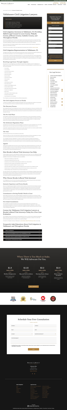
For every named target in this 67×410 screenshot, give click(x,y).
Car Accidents (52, 80)
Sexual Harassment (53, 103)
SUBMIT (55, 60)
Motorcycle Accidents (53, 94)
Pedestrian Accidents (53, 95)
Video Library (18, 392)
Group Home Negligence (54, 91)
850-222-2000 (63, 3)
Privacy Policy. (45, 408)
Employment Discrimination (34, 396)
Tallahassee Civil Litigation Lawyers (17, 10)
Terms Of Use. (49, 408)
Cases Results (18, 388)
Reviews (17, 391)
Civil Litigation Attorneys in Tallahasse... (13, 22)
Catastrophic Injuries (33, 391)
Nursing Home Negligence (54, 89)
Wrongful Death (53, 106)
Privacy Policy (57, 57)
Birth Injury (52, 78)
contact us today (35, 47)
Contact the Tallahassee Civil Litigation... (14, 27)
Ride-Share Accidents (45, 393)
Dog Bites (51, 86)
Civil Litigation (52, 83)
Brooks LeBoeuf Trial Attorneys (7, 10)
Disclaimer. (41, 408)
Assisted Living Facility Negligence (56, 75)
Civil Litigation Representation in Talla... (13, 23)
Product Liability (53, 100)
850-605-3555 (56, 3)
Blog (17, 387)
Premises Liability (45, 391)
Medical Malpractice (53, 92)
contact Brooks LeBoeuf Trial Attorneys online (27, 220)
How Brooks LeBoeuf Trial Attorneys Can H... (14, 24)
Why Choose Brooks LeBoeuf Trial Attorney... (14, 25)
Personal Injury (52, 97)
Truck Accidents (53, 105)
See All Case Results (33, 286)
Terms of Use (19, 346)
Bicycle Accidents (53, 77)
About (17, 386)
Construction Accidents (34, 393)
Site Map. (53, 408)
